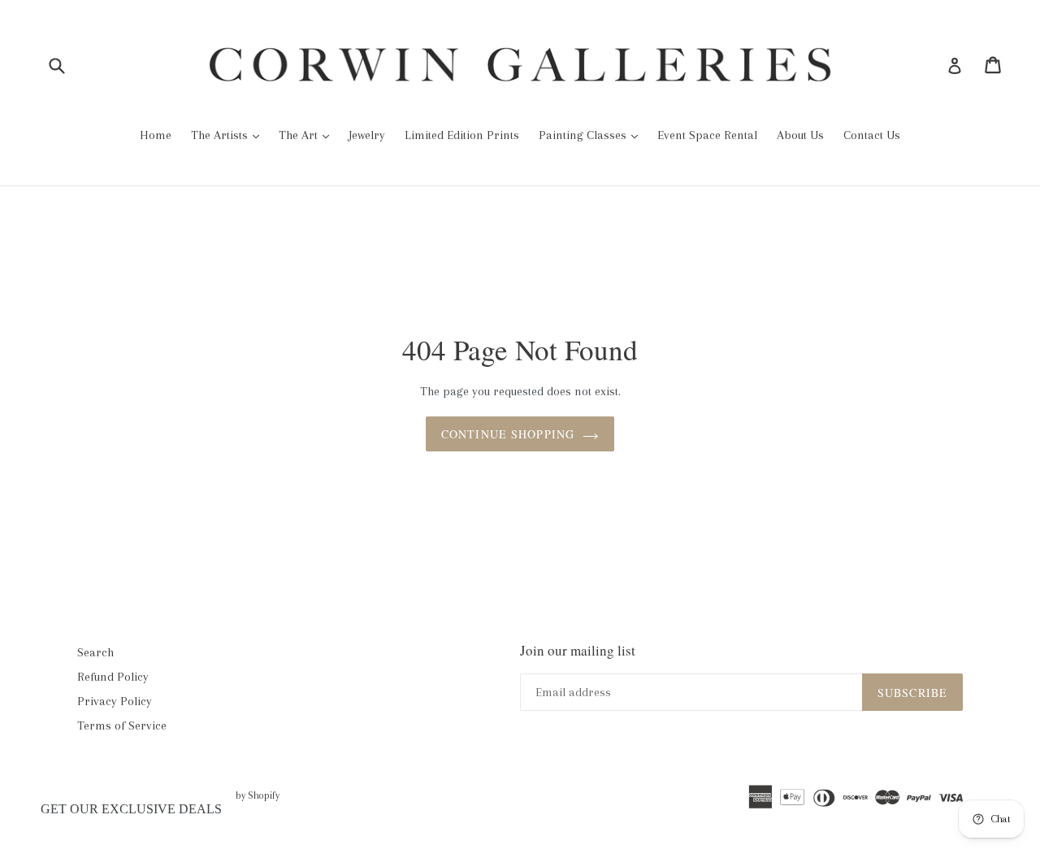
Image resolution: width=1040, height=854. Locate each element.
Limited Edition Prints (462, 135)
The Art (300, 135)
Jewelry (367, 135)
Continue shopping (507, 434)
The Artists (221, 135)
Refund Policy (113, 676)
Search (95, 652)
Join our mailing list (577, 651)
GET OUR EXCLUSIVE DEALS (131, 809)
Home (155, 135)
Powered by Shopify (239, 795)
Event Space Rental (707, 135)
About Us (800, 135)
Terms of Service (122, 725)
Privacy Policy (114, 701)
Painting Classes (584, 135)
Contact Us (871, 135)
